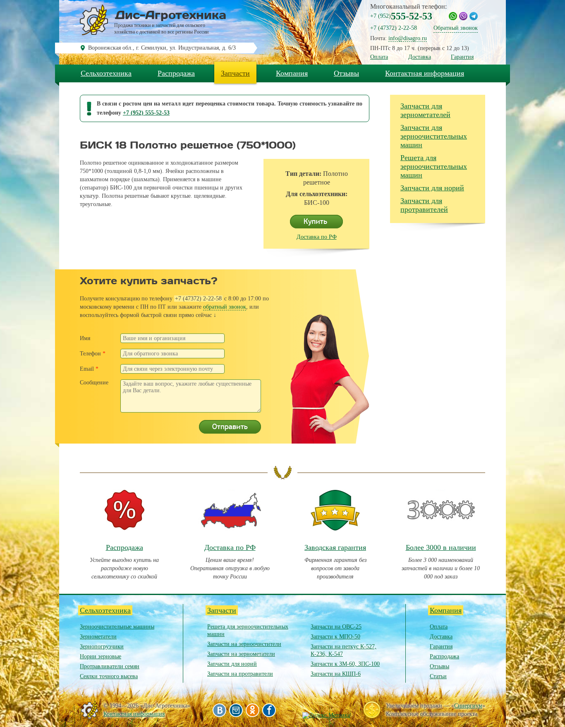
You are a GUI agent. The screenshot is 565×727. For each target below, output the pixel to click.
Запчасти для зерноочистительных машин (433, 136)
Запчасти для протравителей (424, 205)
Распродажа (176, 73)
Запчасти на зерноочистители (244, 644)
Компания (292, 73)
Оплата (379, 57)
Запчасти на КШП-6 (336, 674)
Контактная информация (424, 73)
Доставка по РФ (317, 237)
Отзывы (346, 73)
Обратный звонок (455, 28)
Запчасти (235, 73)
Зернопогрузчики (102, 646)
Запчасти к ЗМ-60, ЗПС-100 (345, 664)
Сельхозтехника (106, 73)
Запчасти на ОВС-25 (336, 627)
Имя (85, 338)
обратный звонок (224, 307)
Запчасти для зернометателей (425, 110)
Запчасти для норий (432, 188)
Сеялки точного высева (109, 676)
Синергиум (468, 706)
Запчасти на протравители (240, 674)
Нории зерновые (100, 656)
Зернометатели (98, 636)
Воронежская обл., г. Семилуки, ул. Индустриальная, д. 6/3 (162, 48)
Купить (316, 222)
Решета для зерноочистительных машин (433, 166)
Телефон (92, 353)
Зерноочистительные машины (117, 627)
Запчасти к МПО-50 (335, 636)
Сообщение (94, 382)
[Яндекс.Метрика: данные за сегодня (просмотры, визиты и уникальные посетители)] (326, 715)
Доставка (419, 57)
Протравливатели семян (109, 666)
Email (89, 369)
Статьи (438, 676)
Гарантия (462, 57)
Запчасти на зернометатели (241, 654)
